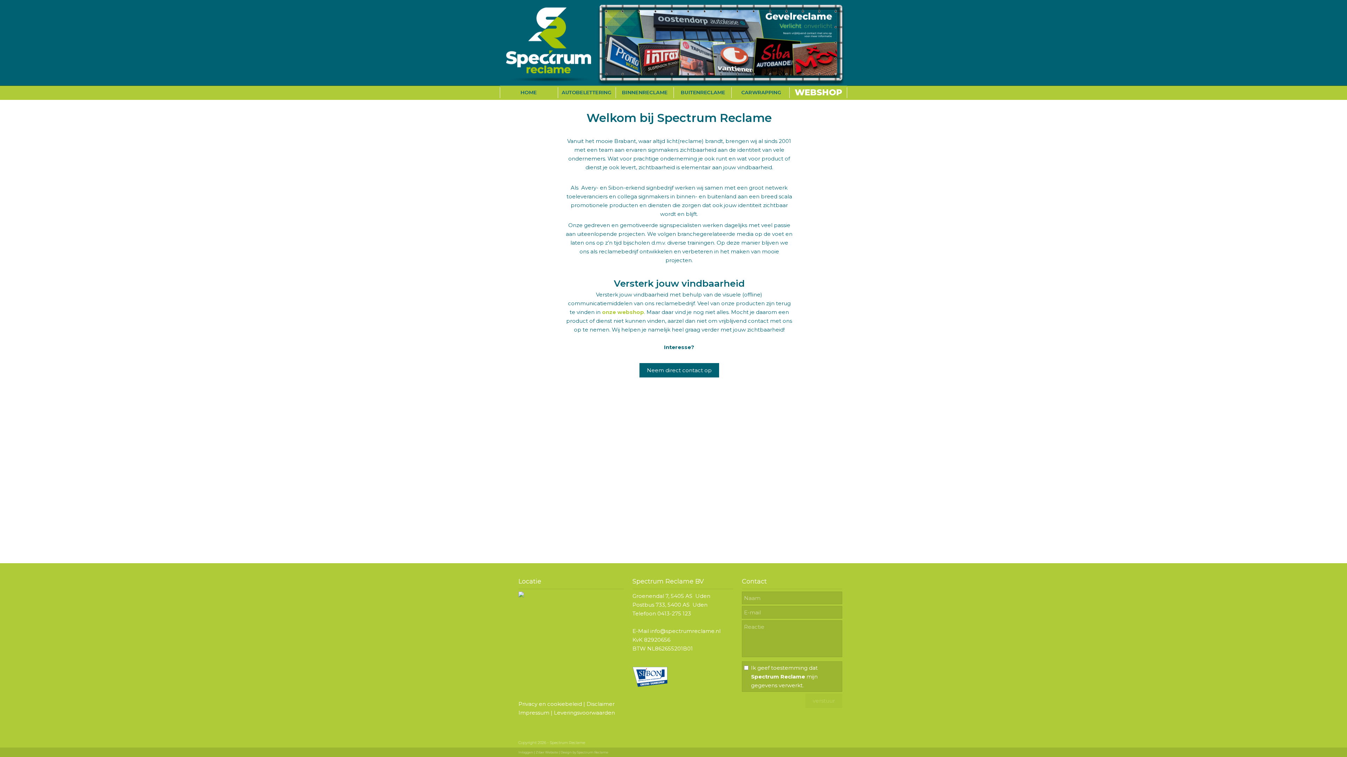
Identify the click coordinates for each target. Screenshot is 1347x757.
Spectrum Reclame (592, 752)
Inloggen (525, 752)
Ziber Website (547, 752)
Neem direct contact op (679, 370)
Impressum (533, 712)
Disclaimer (601, 704)
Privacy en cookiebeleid (550, 704)
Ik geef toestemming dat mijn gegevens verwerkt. (784, 676)
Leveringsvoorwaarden (584, 712)
